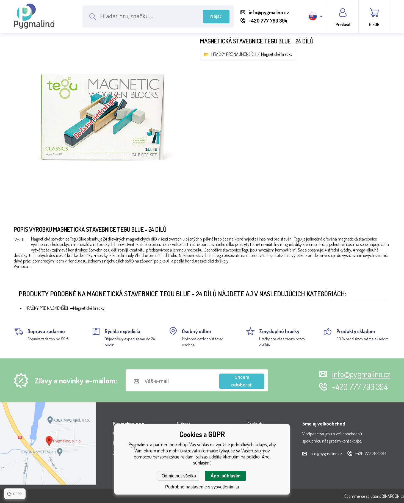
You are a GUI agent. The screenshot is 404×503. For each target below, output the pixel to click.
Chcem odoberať (241, 381)
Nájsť (216, 16)
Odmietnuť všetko (179, 476)
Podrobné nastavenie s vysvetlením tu (202, 487)
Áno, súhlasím (225, 476)
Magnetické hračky (276, 54)
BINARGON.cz (393, 496)
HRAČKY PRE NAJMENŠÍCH (233, 54)
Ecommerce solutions (362, 496)
